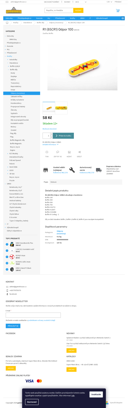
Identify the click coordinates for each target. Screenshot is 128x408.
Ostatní (13, 130)
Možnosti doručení (49, 129)
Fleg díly (13, 133)
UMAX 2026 (70, 361)
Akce (77, 2)
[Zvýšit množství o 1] (51, 134)
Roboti (12, 164)
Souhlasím (96, 394)
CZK (108, 2)
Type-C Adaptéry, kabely (19, 221)
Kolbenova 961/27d (60, 172)
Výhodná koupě (12, 227)
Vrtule (13, 90)
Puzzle (12, 180)
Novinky (67, 2)
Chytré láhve (14, 214)
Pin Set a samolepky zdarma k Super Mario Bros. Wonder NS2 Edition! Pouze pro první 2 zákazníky (31, 362)
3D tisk (12, 174)
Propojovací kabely (18, 106)
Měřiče (13, 80)
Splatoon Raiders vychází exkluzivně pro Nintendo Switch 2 (88, 338)
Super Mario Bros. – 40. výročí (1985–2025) (82, 365)
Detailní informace (49, 144)
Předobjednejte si (13, 43)
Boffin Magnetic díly (17, 140)
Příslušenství (12, 53)
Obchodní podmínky (51, 2)
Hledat (78, 10)
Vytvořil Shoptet (116, 403)
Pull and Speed (15, 160)
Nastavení (31, 402)
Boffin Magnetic (16, 143)
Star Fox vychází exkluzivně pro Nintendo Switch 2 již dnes (88, 343)
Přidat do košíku (65, 136)
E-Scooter (13, 217)
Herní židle (13, 167)
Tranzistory (15, 83)
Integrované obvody (18, 116)
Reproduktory (16, 86)
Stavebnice (14, 63)
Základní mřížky (16, 96)
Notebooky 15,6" (16, 190)
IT (7, 224)
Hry (8, 49)
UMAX (9, 184)
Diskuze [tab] (53, 182)
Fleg (11, 137)
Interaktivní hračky (16, 157)
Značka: (48, 33)
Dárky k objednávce (14, 231)
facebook (13, 294)
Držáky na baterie (17, 100)
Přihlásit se (13, 326)
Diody (13, 73)
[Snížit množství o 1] (51, 137)
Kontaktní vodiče (17, 123)
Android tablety (15, 200)
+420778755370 (15, 290)
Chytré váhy (14, 211)
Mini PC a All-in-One (17, 197)
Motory (13, 127)
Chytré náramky (15, 207)
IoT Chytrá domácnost (18, 204)
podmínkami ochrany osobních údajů (41, 320)
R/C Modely (14, 153)
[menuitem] (9, 18)
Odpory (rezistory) (18, 93)
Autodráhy (13, 59)
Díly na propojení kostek (20, 120)
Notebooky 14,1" (16, 187)
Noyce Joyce (15, 147)
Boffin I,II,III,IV (15, 66)
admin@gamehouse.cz (18, 286)
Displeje (14, 76)
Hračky (9, 56)
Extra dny (10, 36)
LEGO (12, 170)
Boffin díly (14, 69)
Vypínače (14, 113)
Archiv (71, 350)
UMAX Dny (13, 39)
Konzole (10, 46)
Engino (12, 150)
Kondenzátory (16, 103)
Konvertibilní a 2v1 (16, 194)
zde (73, 395)
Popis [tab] (46, 182)
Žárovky (14, 110)
